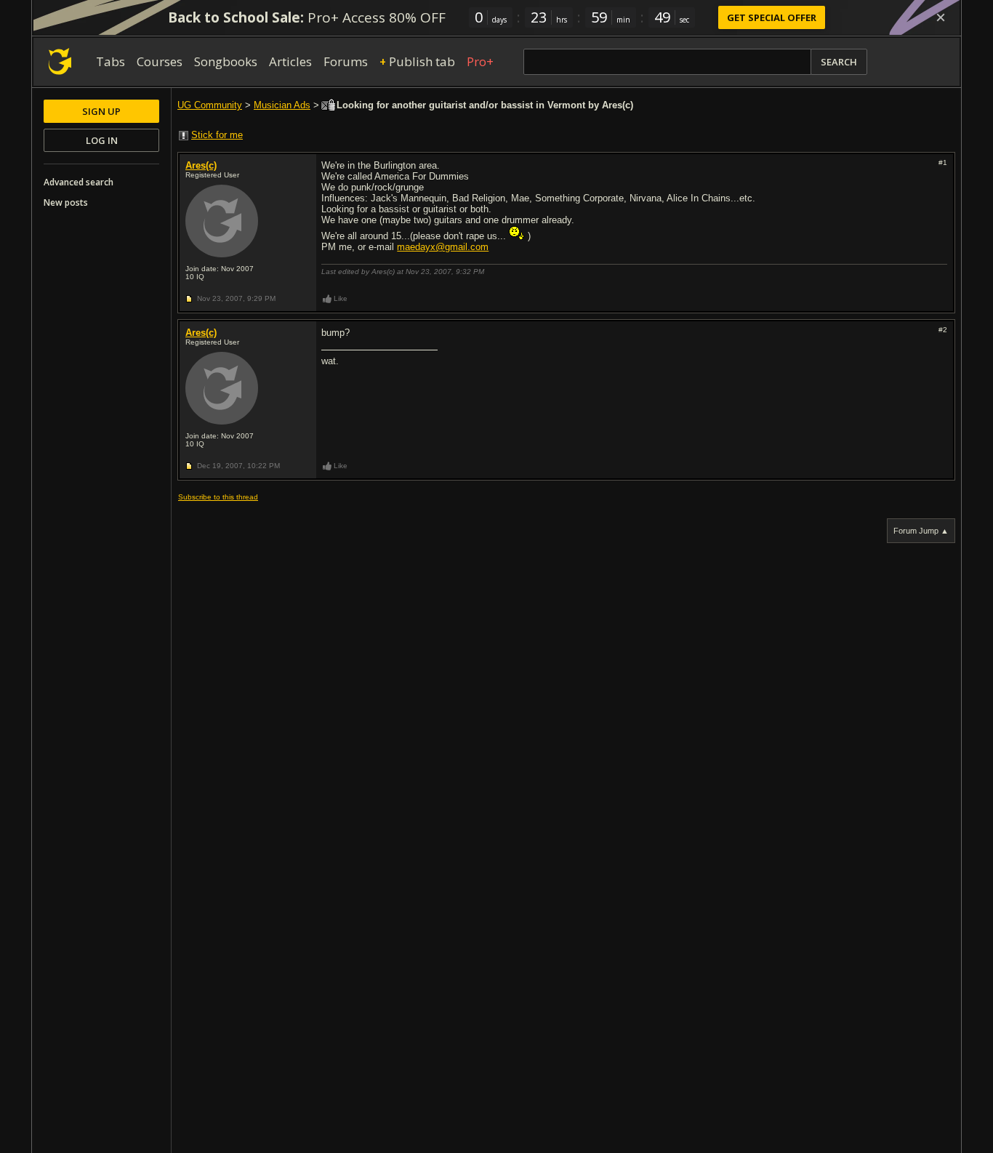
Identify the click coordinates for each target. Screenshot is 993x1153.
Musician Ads (282, 105)
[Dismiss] (940, 17)
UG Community (209, 105)
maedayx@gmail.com (443, 246)
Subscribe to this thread (218, 497)
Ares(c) (201, 165)
